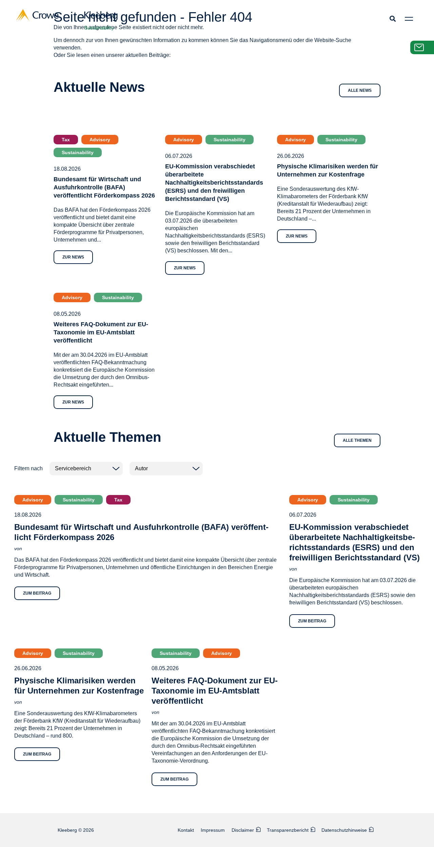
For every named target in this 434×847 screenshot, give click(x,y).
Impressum (213, 830)
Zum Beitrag (37, 593)
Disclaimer (243, 830)
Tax (66, 139)
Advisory (100, 139)
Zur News (73, 257)
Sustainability (78, 152)
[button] (392, 18)
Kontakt (186, 830)
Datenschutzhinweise (344, 830)
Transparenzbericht (288, 830)
